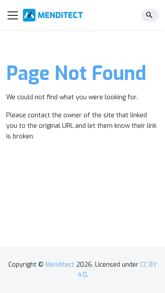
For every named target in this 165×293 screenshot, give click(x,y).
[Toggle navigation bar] (12, 15)
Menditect (59, 264)
